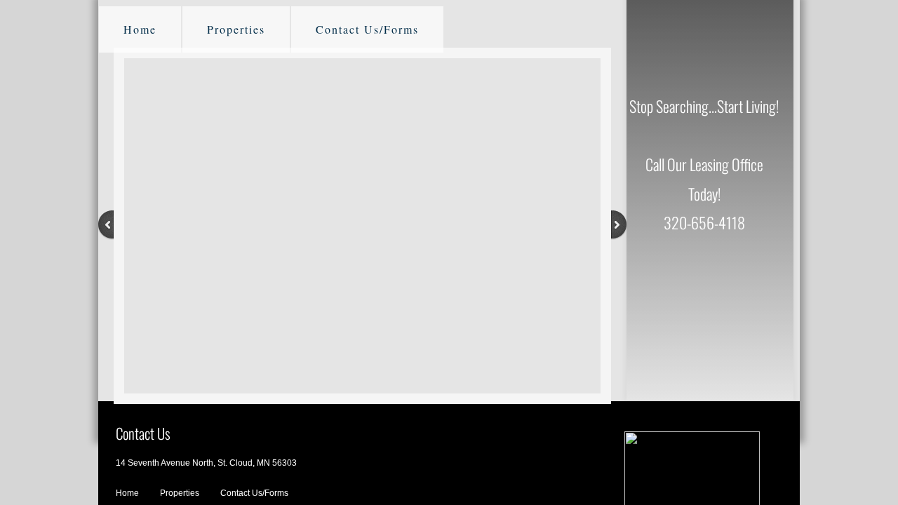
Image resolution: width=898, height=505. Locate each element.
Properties (236, 29)
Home (139, 29)
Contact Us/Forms (367, 29)
